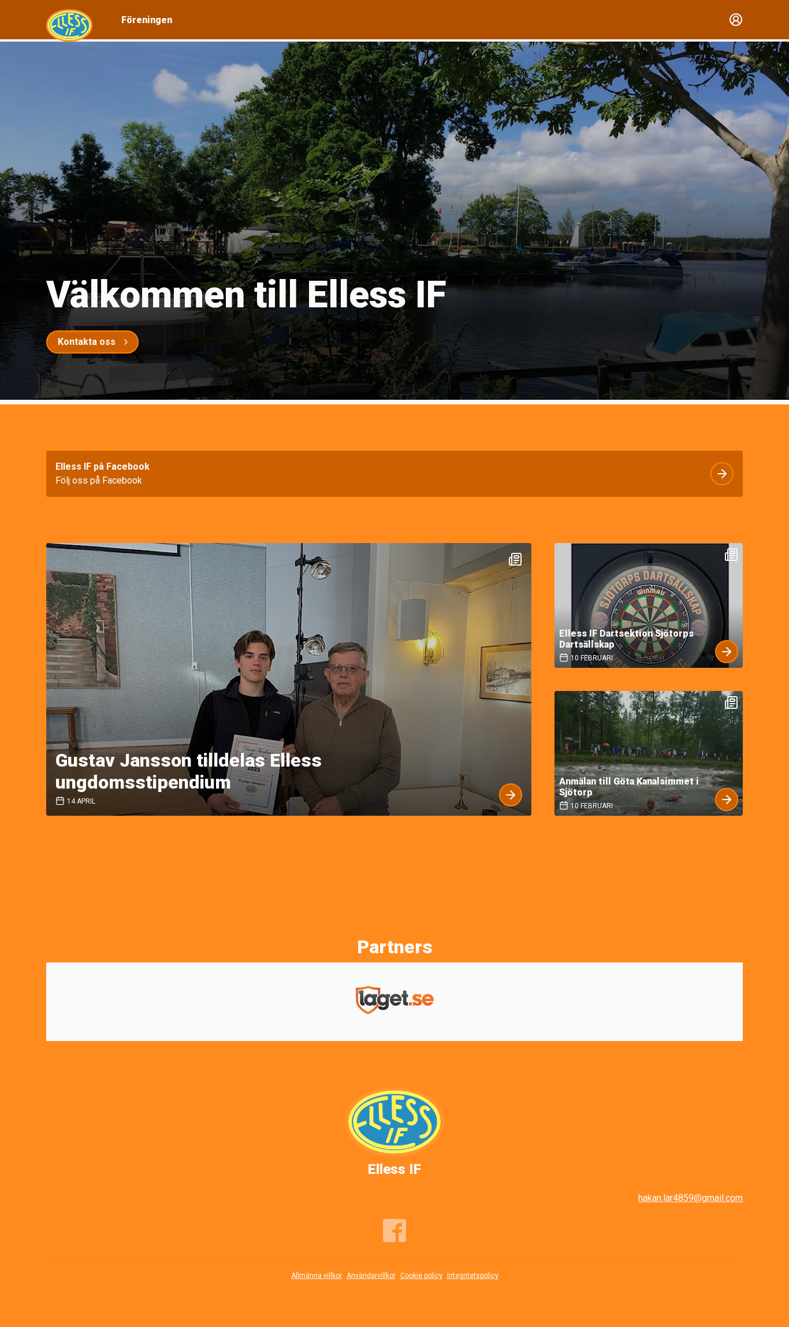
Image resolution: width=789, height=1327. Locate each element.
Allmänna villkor (316, 1276)
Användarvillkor (371, 1276)
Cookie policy (421, 1276)
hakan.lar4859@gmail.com (690, 1197)
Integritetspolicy (472, 1276)
